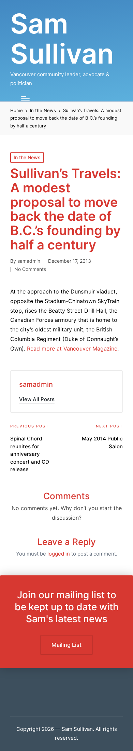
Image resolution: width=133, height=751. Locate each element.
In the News (27, 157)
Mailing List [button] (66, 644)
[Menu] (25, 98)
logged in (58, 553)
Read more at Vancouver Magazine (72, 348)
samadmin (36, 384)
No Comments (30, 269)
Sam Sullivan (62, 39)
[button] (37, 399)
